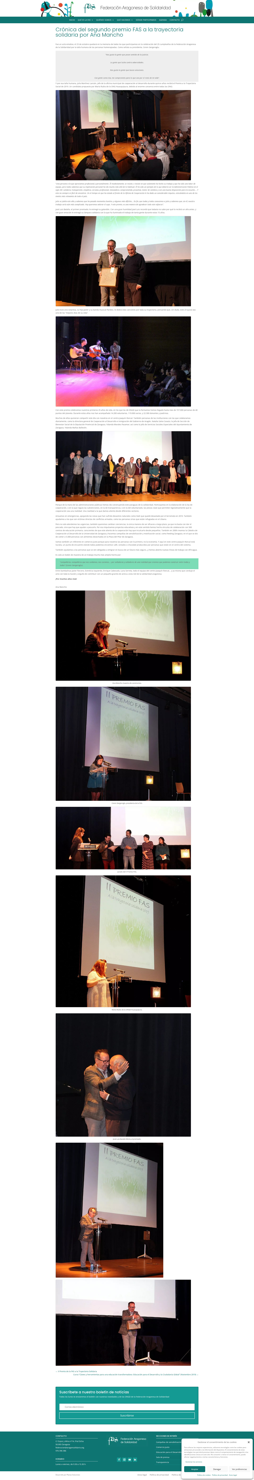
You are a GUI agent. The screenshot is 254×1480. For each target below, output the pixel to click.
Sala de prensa (162, 1457)
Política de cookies (204, 1475)
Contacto (175, 20)
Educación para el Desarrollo (169, 1452)
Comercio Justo (162, 1447)
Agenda (163, 20)
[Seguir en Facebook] (119, 1460)
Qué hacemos (123, 20)
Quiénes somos (103, 20)
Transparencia (162, 1462)
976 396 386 (61, 1450)
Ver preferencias (239, 1469)
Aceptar (194, 1469)
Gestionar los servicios (193, 1462)
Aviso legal (233, 1475)
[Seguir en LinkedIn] (135, 1460)
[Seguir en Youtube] (130, 1460)
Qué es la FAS (84, 20)
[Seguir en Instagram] (124, 1460)
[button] (248, 1442)
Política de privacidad (220, 1475)
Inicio (72, 20)
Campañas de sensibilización (169, 1442)
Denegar (217, 1469)
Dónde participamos (146, 20)
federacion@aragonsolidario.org (70, 1447)
